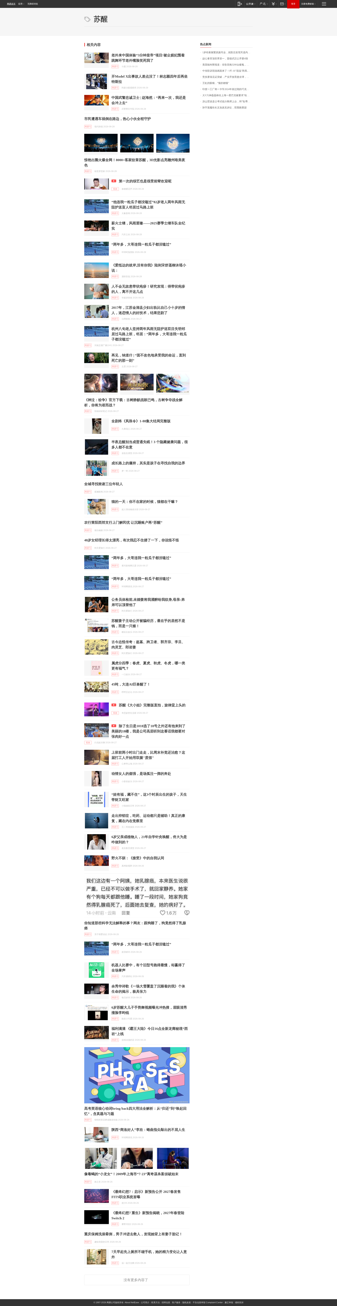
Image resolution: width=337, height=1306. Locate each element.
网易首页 (11, 4)
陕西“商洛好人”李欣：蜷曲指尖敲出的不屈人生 (148, 1130)
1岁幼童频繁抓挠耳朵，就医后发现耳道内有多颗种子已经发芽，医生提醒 (227, 52)
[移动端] (240, 4)
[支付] (273, 4)
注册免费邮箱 (307, 4)
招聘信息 (166, 1302)
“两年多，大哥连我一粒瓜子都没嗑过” (141, 244)
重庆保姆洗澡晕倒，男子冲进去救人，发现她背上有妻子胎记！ (133, 1234)
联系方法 (155, 1302)
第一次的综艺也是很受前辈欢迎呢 (145, 181)
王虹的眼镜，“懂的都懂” (215, 83)
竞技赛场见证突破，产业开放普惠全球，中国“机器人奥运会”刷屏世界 (227, 77)
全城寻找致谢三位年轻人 (103, 484)
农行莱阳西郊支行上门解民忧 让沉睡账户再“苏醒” (123, 522)
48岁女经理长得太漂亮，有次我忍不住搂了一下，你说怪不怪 (131, 540)
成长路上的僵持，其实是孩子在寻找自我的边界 (148, 463)
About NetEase (132, 1302)
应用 (20, 4)
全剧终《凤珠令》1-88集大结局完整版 (141, 421)
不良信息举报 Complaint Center (208, 1302)
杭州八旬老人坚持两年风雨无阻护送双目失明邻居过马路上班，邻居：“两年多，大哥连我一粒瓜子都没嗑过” (149, 334)
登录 (293, 4)
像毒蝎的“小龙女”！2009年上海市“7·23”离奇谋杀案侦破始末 (131, 1174)
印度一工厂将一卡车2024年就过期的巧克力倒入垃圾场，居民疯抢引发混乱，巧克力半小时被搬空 (227, 89)
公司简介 (145, 1302)
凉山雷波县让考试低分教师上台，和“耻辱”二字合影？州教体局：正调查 (227, 101)
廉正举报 (229, 1302)
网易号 (115, 66)
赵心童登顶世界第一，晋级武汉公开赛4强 (225, 58)
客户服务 (176, 1302)
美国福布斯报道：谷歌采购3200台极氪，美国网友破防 (227, 64)
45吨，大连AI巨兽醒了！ (130, 684)
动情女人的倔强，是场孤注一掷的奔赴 (141, 774)
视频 (115, 189)
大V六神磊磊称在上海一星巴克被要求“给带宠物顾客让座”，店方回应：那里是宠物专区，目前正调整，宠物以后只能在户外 (227, 95)
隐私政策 (186, 1302)
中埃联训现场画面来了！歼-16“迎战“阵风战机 (227, 71)
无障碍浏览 (32, 4)
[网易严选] (263, 4)
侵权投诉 (239, 1302)
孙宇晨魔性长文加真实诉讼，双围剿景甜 (224, 107)
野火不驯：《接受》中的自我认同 (137, 858)
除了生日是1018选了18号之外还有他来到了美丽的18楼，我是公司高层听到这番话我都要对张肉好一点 (148, 731)
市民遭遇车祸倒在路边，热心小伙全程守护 (117, 119)
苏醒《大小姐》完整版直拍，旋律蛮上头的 (152, 705)
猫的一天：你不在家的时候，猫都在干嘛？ (144, 502)
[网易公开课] (251, 4)
